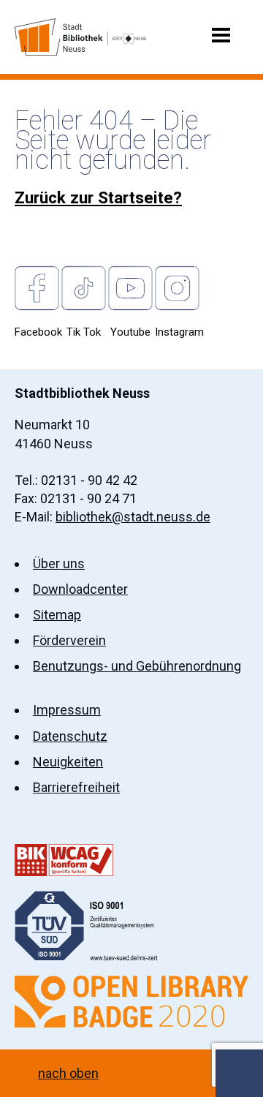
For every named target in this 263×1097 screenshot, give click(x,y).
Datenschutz (70, 736)
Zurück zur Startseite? (98, 197)
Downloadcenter (80, 589)
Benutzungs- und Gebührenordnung (137, 666)
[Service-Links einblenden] (239, 1073)
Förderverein (69, 640)
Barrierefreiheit (76, 787)
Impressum (67, 709)
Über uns (59, 563)
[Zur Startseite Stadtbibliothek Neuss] (80, 37)
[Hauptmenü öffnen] (221, 34)
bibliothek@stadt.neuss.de (133, 516)
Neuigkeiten (68, 761)
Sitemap (57, 614)
